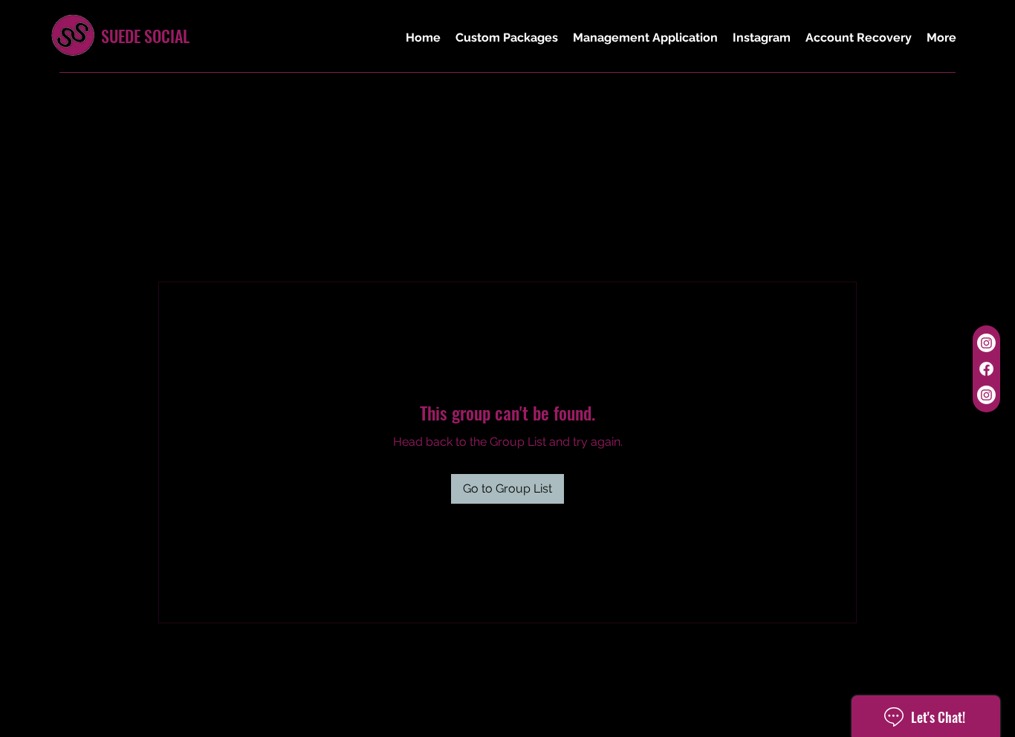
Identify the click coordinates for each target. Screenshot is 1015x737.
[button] (506, 38)
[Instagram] (986, 343)
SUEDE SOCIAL (145, 36)
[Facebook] (986, 369)
